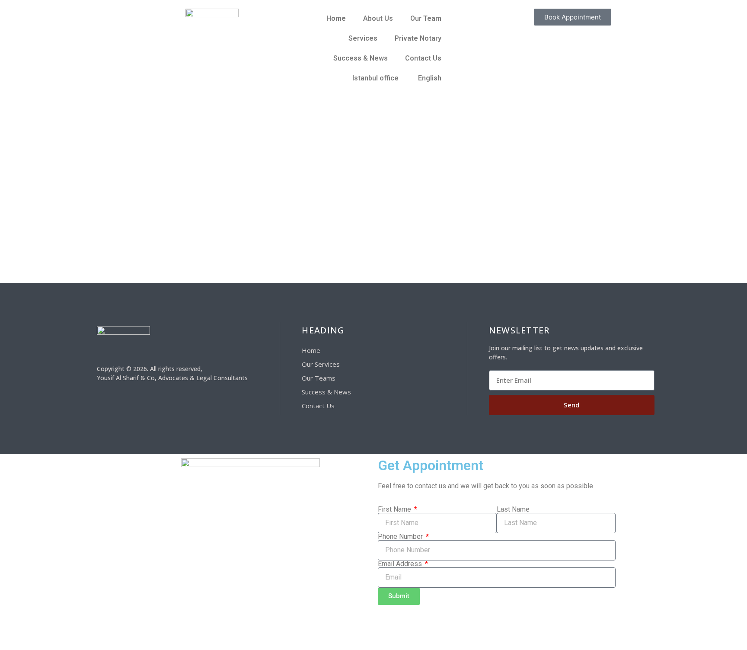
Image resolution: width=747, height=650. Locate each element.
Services (362, 38)
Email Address (401, 563)
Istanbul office (375, 78)
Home (336, 18)
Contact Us (423, 58)
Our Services (321, 364)
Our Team (425, 18)
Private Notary (418, 38)
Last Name (513, 509)
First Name (395, 509)
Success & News (360, 58)
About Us (378, 18)
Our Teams (318, 378)
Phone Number (401, 536)
